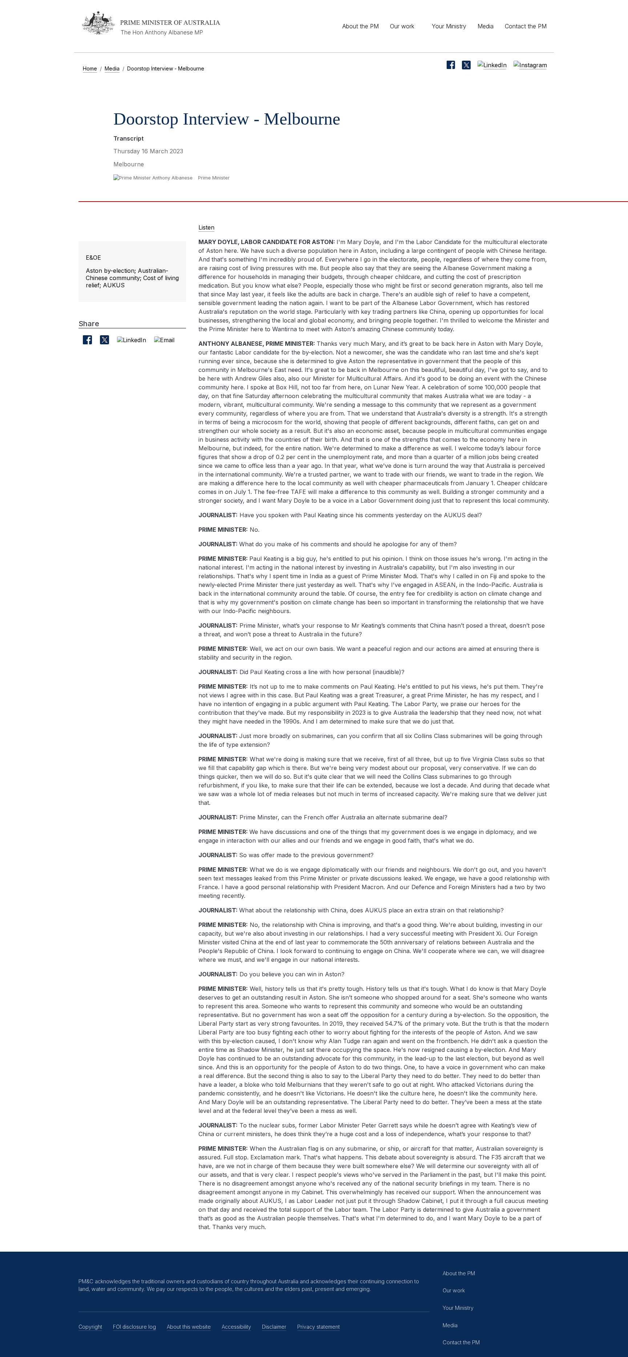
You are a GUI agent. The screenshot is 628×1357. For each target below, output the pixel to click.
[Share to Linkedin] (131, 339)
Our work (402, 26)
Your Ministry (449, 26)
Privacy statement (318, 1327)
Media (486, 26)
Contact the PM (526, 26)
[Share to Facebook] (87, 340)
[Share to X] (104, 340)
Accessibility (236, 1327)
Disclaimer (274, 1327)
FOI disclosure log (134, 1327)
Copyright (90, 1327)
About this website (189, 1327)
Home (90, 68)
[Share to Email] (164, 339)
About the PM (360, 26)
